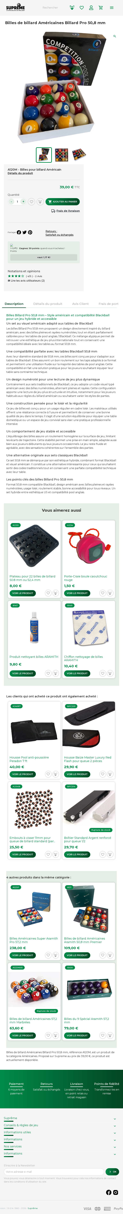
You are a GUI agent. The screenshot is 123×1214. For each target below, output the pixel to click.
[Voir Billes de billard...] (89, 921)
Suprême (10, 1118)
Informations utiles (17, 1132)
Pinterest (30, 232)
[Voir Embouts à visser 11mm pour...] (34, 820)
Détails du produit (20, 173)
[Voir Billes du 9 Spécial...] (89, 1002)
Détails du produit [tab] (47, 304)
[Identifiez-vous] (91, 8)
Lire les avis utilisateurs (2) (26, 280)
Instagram (115, 1192)
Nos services (13, 1146)
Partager (18, 232)
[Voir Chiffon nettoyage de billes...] (89, 639)
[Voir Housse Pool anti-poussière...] (34, 740)
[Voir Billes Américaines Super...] (34, 921)
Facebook (109, 1192)
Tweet (24, 232)
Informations (13, 1139)
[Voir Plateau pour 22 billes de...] (34, 559)
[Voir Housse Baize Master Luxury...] (89, 740)
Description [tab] (14, 304)
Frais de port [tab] (109, 304)
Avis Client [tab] (80, 304)
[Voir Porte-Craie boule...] (89, 559)
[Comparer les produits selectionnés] (72, 8)
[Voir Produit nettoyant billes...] (34, 639)
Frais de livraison (68, 210)
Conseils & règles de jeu (21, 1125)
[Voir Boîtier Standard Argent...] (89, 820)
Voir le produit (22, 593)
